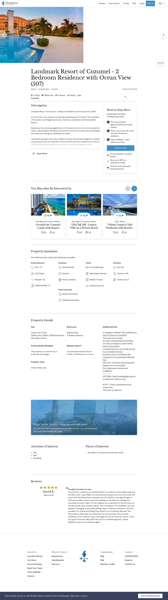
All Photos (160, 63)
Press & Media (33, 572)
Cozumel (54, 89)
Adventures (57, 556)
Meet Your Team (34, 568)
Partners (56, 564)
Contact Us (130, 564)
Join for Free (121, 148)
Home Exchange (34, 564)
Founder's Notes (34, 556)
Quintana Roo (44, 89)
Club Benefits (58, 560)
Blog (102, 556)
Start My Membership (150, 596)
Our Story (31, 560)
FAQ (102, 560)
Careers (31, 576)
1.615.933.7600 (131, 556)
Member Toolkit (107, 564)
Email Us (128, 560)
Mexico (33, 89)
